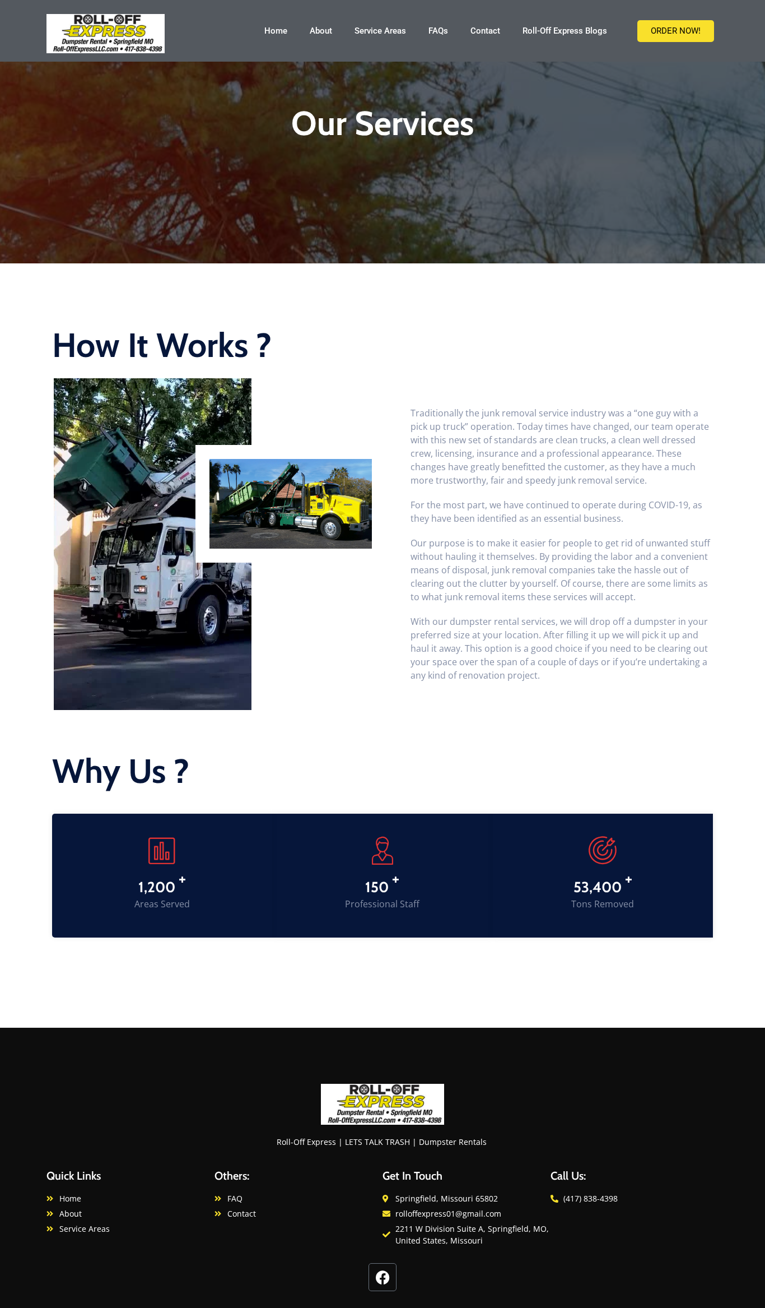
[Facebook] (382, 1277)
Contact (485, 31)
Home (275, 31)
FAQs (438, 31)
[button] (675, 31)
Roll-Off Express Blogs (565, 31)
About (321, 31)
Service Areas (380, 31)
